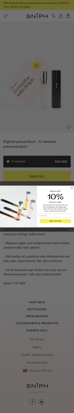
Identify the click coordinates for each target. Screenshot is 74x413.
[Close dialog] (72, 188)
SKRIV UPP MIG (55, 221)
